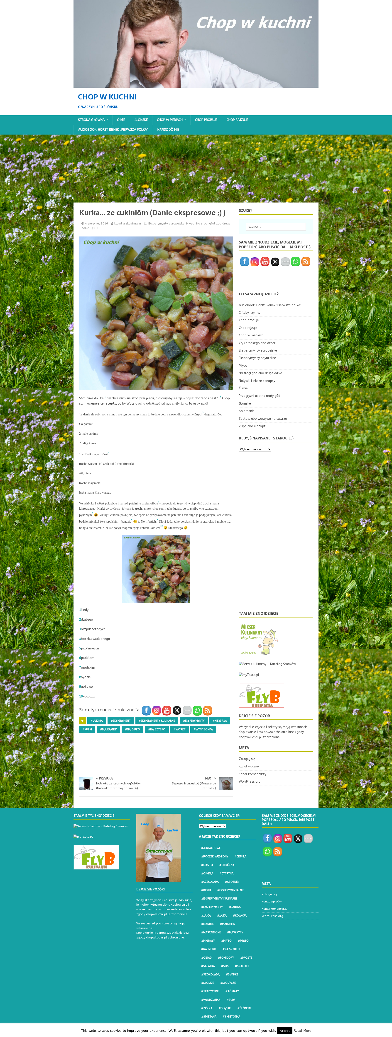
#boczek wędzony (214, 856)
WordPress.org (249, 782)
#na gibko (132, 729)
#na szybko (156, 729)
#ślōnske (244, 1008)
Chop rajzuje (237, 120)
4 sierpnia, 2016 (96, 223)
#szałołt (242, 966)
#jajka (222, 915)
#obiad (206, 957)
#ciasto (207, 865)
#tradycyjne (210, 991)
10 (81, 696)
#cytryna (226, 873)
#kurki (87, 729)
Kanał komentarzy (252, 774)
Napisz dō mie (168, 130)
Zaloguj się (247, 759)
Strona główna (91, 120)
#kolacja (240, 915)
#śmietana (208, 1016)
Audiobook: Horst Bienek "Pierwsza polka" (270, 305)
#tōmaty (232, 991)
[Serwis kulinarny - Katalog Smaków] (267, 664)
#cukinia (97, 720)
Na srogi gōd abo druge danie (260, 373)
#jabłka (235, 907)
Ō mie (121, 120)
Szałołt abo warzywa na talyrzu (263, 419)
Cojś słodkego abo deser (257, 343)
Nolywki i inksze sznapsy (257, 381)
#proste (246, 957)
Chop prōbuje (206, 120)
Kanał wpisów (249, 766)
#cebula (240, 856)
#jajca (206, 915)
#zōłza (206, 1008)
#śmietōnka (231, 1016)
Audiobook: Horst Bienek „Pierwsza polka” (113, 130)
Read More (302, 1031)
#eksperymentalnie (230, 890)
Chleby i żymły (249, 313)
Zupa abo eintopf (252, 426)
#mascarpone (211, 932)
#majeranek (108, 729)
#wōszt (180, 729)
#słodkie (207, 982)
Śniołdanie (247, 411)
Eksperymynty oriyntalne (257, 358)
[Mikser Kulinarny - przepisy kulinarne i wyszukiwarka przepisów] (259, 653)
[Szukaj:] (276, 227)
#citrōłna (226, 865)
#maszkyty (235, 932)
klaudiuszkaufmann (127, 223)
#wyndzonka (203, 729)
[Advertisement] (196, 168)
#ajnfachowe (210, 848)
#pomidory (226, 957)
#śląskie (225, 1008)
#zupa (231, 999)
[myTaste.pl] (249, 675)
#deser (206, 890)
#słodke (232, 974)
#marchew (227, 924)
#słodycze (228, 982)
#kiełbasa (220, 720)
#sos (225, 966)
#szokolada (210, 974)
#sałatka (208, 966)
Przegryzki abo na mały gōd (259, 396)
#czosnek (232, 881)
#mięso (243, 940)
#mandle (207, 924)
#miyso (226, 940)
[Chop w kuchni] (196, 85)
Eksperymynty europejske (166, 223)
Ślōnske (141, 120)
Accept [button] (285, 1030)
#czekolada (210, 881)
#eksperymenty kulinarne (157, 720)
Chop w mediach (170, 120)
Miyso (190, 223)
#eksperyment (121, 720)
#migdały (208, 940)
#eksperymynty (194, 720)
